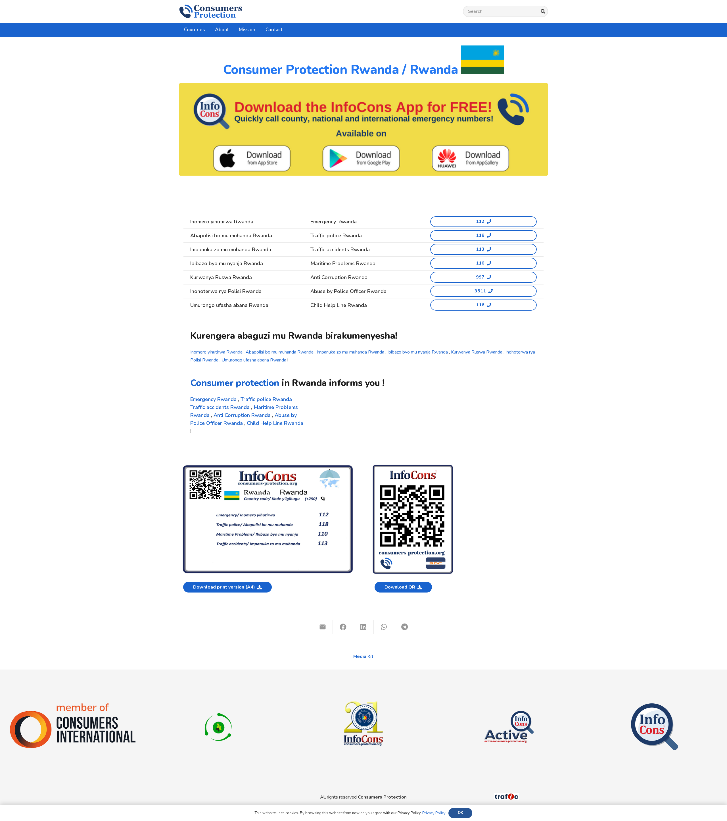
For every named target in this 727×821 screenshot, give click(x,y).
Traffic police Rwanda (266, 399)
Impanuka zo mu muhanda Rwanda (350, 352)
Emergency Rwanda (213, 399)
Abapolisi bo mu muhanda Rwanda (280, 352)
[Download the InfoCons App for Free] (363, 129)
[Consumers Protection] (211, 11)
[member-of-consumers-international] (73, 704)
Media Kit (363, 656)
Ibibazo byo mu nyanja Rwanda (417, 352)
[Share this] (343, 627)
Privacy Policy (434, 813)
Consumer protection (234, 383)
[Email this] (322, 627)
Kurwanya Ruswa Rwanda (476, 352)
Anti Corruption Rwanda (242, 415)
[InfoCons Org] (654, 706)
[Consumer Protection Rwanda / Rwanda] (268, 466)
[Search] (543, 11)
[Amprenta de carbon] (218, 706)
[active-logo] (508, 706)
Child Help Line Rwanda (275, 423)
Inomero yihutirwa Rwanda (216, 352)
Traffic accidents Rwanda (220, 407)
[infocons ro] (363, 682)
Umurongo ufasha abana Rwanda (254, 360)
